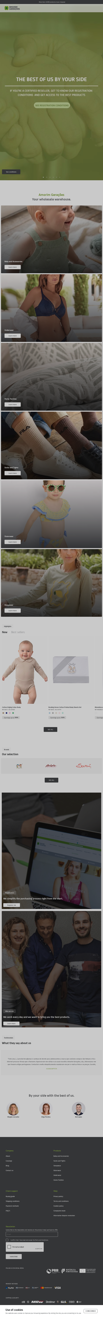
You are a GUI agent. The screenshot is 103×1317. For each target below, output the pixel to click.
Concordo (91, 1311)
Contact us (9, 1170)
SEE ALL (50, 729)
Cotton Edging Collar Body (11, 707)
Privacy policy (58, 1196)
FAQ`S (8, 1210)
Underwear (57, 1175)
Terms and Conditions (41, 1240)
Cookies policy (58, 1206)
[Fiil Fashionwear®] (45, 766)
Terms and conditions (61, 1201)
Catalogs (9, 1161)
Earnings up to (11, 717)
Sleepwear (57, 1165)
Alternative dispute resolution (64, 1215)
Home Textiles (59, 1180)
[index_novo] (12, 8)
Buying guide (10, 1196)
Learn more (10, 172)
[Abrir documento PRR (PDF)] (71, 1271)
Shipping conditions (12, 1201)
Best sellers (18, 632)
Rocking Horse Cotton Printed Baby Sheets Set (64, 707)
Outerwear (57, 1170)
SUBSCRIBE (14, 1256)
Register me (11, 905)
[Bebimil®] (77, 766)
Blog (7, 1165)
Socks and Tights (59, 1161)
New (4, 632)
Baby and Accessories (61, 1156)
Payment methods (12, 1206)
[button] (43, 177)
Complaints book (59, 1210)
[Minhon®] (13, 766)
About (8, 1156)
